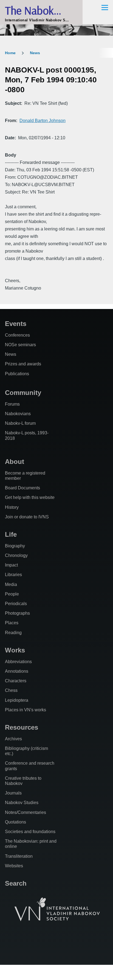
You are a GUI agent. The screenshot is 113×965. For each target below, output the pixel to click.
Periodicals (16, 603)
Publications (17, 373)
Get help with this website (30, 497)
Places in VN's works (25, 709)
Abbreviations (18, 661)
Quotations (15, 822)
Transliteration (19, 856)
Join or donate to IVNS (27, 517)
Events (15, 323)
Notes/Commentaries (25, 812)
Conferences (17, 335)
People (12, 594)
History (12, 507)
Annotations (16, 671)
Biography (15, 546)
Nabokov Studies (21, 802)
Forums (12, 404)
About (14, 461)
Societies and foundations (30, 831)
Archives (13, 738)
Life (11, 534)
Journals (13, 793)
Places (11, 622)
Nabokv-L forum (20, 423)
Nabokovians (18, 413)
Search (16, 883)
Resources (21, 727)
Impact (11, 565)
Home (10, 53)
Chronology (16, 555)
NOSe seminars (20, 344)
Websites (14, 865)
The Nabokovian (41, 10)
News (35, 53)
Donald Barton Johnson (42, 120)
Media (11, 584)
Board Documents (22, 488)
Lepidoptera (16, 700)
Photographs (17, 613)
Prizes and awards (23, 364)
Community (23, 392)
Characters (15, 680)
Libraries (13, 574)
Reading (13, 632)
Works (15, 650)
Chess (11, 690)
